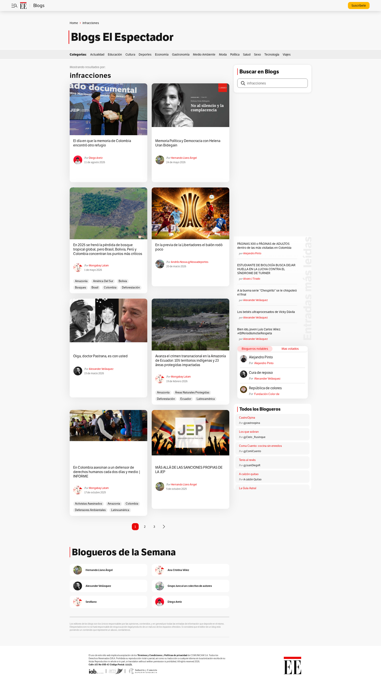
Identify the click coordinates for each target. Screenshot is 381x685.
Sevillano (91, 601)
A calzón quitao (249, 474)
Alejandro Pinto (252, 253)
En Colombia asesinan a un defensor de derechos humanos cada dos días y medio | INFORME (106, 472)
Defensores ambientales (90, 510)
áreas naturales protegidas (192, 392)
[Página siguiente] (163, 526)
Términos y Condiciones (149, 655)
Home (74, 23)
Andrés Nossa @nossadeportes (189, 262)
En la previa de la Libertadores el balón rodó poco (188, 247)
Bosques (80, 287)
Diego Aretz (96, 157)
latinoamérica (206, 399)
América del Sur (103, 281)
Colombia (110, 287)
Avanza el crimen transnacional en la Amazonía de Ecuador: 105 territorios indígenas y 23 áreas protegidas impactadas (190, 360)
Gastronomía (180, 54)
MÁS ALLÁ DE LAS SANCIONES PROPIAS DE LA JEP (188, 469)
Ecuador (185, 399)
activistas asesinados (88, 503)
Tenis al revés (247, 460)
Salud (246, 54)
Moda (223, 54)
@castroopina (251, 423)
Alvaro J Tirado (251, 278)
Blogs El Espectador (122, 37)
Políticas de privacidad (175, 655)
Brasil (95, 287)
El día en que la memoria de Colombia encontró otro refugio (102, 143)
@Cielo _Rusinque (254, 437)
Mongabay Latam (99, 265)
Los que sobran (249, 432)
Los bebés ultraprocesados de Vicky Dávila (266, 312)
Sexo (257, 54)
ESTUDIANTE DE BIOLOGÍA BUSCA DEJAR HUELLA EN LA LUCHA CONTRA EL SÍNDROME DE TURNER (266, 269)
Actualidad (97, 54)
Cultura (130, 54)
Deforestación (131, 287)
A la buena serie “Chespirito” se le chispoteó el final (267, 292)
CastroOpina (247, 417)
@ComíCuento (252, 451)
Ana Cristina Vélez (178, 570)
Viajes (287, 54)
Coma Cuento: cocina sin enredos (260, 446)
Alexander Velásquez (101, 369)
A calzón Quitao (252, 479)
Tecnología (271, 54)
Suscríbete (358, 5)
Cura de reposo (261, 373)
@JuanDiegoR (251, 465)
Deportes (145, 54)
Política (234, 54)
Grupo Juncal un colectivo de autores (190, 586)
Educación (115, 54)
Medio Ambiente (204, 54)
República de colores (265, 388)
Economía (161, 54)
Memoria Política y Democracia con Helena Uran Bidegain (187, 143)
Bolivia (123, 281)
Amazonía (81, 281)
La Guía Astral (247, 488)
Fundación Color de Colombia (266, 394)
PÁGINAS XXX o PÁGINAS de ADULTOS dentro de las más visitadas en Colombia (264, 246)
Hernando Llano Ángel (184, 157)
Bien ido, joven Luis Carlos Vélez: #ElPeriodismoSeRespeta (259, 331)
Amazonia (114, 503)
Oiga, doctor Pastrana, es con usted (100, 356)
